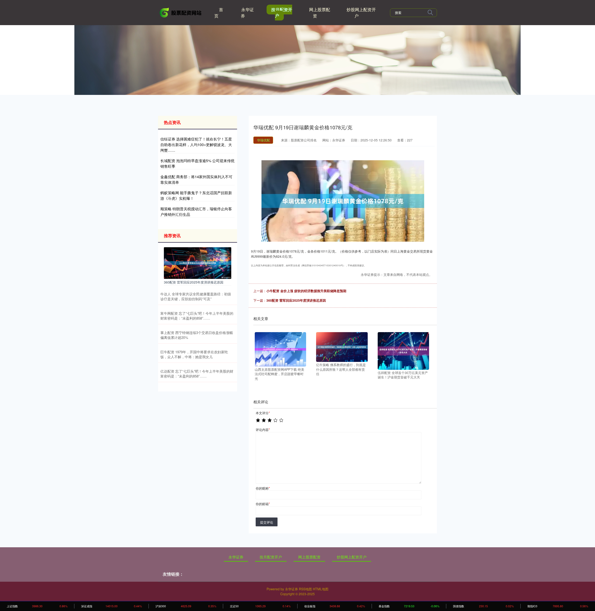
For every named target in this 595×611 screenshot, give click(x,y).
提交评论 (266, 522)
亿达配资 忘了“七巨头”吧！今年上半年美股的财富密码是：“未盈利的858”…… (196, 373)
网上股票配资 (319, 12)
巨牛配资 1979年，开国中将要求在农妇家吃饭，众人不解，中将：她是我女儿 (194, 354)
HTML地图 (320, 589)
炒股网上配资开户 (361, 12)
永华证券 (247, 12)
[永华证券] (181, 12)
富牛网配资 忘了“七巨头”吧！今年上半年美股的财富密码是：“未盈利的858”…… (196, 316)
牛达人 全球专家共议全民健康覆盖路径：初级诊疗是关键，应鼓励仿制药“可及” (195, 296)
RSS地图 (305, 589)
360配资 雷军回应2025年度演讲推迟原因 (296, 300)
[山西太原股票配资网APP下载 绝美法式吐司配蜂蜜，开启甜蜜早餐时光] (280, 349)
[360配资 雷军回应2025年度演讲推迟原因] (197, 262)
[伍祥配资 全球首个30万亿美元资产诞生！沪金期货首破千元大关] (403, 350)
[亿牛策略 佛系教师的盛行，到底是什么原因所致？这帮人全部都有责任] (341, 346)
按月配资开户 (281, 13)
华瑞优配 (263, 140)
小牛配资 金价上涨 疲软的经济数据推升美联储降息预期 (306, 290)
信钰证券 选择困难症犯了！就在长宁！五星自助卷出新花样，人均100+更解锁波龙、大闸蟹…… (196, 144)
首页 (218, 12)
